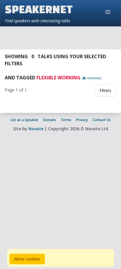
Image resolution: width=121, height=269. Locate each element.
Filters (105, 90)
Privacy (82, 119)
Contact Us (102, 119)
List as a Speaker (24, 119)
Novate (35, 128)
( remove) (91, 78)
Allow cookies (27, 259)
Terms (65, 119)
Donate (49, 119)
